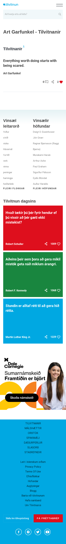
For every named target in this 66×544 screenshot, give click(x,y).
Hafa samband (33, 500)
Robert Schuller (14, 244)
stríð (5, 137)
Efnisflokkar (33, 476)
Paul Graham (39, 166)
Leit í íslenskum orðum (33, 461)
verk (5, 160)
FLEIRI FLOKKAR (14, 188)
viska (5, 143)
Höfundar (33, 481)
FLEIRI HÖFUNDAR (45, 188)
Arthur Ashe (39, 160)
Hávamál (7, 149)
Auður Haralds (40, 183)
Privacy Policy (33, 466)
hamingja (8, 178)
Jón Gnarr (38, 137)
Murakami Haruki (41, 155)
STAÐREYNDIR (33, 452)
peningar (7, 172)
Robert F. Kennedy (16, 290)
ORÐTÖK (33, 433)
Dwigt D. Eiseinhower (44, 131)
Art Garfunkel (12, 73)
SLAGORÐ (33, 447)
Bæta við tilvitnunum (33, 495)
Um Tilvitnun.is (33, 505)
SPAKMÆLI (33, 437)
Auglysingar (33, 486)
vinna (6, 166)
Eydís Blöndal (40, 178)
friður (6, 131)
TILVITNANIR (33, 423)
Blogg (33, 490)
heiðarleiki (8, 183)
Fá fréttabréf (48, 518)
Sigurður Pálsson (42, 172)
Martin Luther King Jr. (18, 337)
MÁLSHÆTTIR (33, 428)
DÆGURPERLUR (33, 442)
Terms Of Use (33, 471)
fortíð (6, 155)
